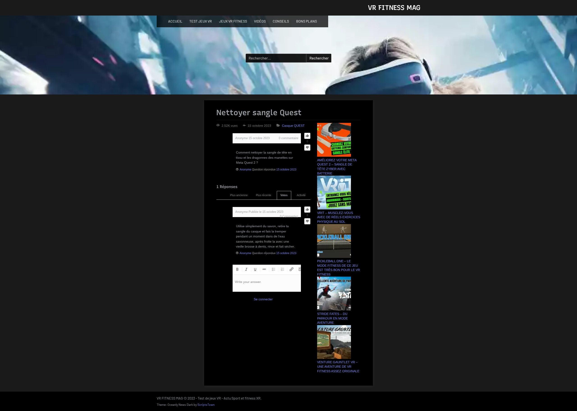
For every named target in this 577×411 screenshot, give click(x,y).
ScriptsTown (206, 404)
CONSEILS (281, 21)
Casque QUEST (293, 125)
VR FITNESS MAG (394, 7)
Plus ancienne (239, 195)
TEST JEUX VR (200, 21)
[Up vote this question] (307, 136)
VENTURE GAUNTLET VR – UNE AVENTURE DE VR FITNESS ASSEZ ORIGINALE (338, 366)
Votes (284, 195)
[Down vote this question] (307, 148)
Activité (301, 195)
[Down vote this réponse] (307, 221)
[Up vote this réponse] (307, 210)
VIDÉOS (260, 21)
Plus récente (263, 195)
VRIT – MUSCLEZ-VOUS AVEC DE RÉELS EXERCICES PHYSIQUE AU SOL (338, 217)
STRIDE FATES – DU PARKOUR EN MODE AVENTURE (332, 318)
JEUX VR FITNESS (233, 21)
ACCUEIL (175, 21)
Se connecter (263, 299)
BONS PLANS (306, 21)
